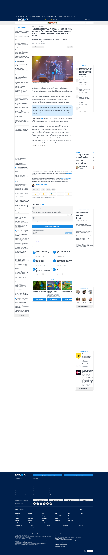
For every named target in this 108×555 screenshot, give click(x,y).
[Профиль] (92, 19)
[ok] (41, 503)
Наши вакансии (18, 488)
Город (34, 486)
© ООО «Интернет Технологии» (21, 550)
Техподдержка (18, 490)
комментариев (38, 46)
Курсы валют (67, 16)
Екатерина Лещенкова (41, 184)
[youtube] (51, 503)
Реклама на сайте (19, 480)
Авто (34, 480)
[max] (44, 503)
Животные (35, 492)
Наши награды (18, 486)
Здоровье (35, 494)
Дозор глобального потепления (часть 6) (42, 252)
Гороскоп (60, 16)
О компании (18, 484)
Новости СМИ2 (35, 241)
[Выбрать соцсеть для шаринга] (71, 47)
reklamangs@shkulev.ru (59, 534)
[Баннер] (52, 23)
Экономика (80, 488)
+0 (67, 214)
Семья (65, 494)
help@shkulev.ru (23, 544)
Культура (51, 484)
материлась (69, 173)
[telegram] (34, 503)
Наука (50, 490)
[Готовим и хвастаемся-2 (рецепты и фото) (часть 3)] (34, 271)
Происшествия (67, 486)
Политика (66, 484)
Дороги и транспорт (37, 488)
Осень (65, 482)
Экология (80, 486)
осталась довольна (66, 178)
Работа (65, 488)
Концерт (48, 189)
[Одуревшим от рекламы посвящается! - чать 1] (54, 262)
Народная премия (81, 492)
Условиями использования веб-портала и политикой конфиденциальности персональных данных (72, 540)
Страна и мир (81, 484)
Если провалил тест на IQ (63, 252)
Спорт (79, 480)
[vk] (37, 503)
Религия (65, 492)
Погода (38, 16)
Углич (53, 189)
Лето (50, 486)
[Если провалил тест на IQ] (54, 254)
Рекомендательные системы (60, 546)
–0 (71, 214)
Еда (34, 490)
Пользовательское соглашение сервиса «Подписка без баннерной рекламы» (68, 548)
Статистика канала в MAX (21, 494)
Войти (36, 233)
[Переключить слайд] (71, 285)
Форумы (43, 16)
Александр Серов (36, 189)
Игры (72, 16)
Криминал (51, 482)
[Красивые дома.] (54, 271)
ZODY (75, 16)
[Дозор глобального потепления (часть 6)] (34, 254)
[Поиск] (86, 19)
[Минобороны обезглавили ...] (34, 262)
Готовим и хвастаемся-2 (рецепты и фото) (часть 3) (44, 270)
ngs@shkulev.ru (29, 542)
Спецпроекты (81, 490)
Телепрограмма (49, 16)
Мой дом (51, 488)
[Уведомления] (89, 19)
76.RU (42, 118)
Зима (50, 480)
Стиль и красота (81, 482)
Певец (43, 189)
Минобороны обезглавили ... (41, 260)
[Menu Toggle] (16, 19)
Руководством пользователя (60, 538)
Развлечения (66, 490)
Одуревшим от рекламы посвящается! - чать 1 (64, 260)
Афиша (55, 16)
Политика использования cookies (61, 544)
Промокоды (26, 16)
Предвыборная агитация (20, 492)
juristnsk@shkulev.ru (43, 543)
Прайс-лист (17, 482)
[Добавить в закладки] (68, 47)
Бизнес (34, 482)
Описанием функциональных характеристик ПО (63, 539)
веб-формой (36, 544)
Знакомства (32, 16)
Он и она (65, 480)
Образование (52, 494)
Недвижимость (18, 16)
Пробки (54, 19)
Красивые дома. (61, 269)
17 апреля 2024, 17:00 (36, 43)
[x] (47, 503)
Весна (34, 484)
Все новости (22, 27)
